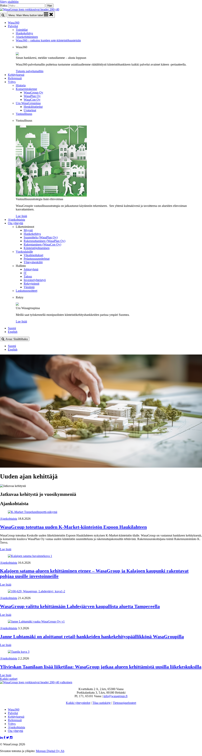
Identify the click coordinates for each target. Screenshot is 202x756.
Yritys (12, 81)
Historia (21, 85)
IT (25, 273)
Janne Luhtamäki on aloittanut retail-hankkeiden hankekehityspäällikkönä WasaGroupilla (92, 636)
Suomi (12, 328)
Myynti (28, 230)
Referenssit (15, 78)
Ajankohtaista (16, 219)
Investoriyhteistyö (35, 280)
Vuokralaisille (24, 251)
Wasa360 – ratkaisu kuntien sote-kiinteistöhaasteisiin (48, 40)
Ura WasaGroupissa (28, 103)
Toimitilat (22, 29)
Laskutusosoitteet (26, 290)
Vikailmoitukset (33, 255)
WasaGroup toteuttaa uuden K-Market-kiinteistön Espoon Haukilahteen (73, 527)
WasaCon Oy (32, 99)
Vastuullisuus (24, 113)
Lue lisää (5, 549)
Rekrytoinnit (31, 283)
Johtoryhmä (31, 269)
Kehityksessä (16, 74)
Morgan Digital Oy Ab (50, 751)
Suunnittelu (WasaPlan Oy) (41, 237)
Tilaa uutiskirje (101, 702)
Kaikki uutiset (8, 678)
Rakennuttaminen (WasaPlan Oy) (44, 241)
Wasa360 (13, 22)
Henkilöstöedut (33, 106)
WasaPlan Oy (32, 96)
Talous (28, 276)
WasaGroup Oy (33, 92)
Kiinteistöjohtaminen (37, 248)
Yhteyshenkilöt (33, 262)
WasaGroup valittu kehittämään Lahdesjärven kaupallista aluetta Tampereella (80, 606)
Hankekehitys (24, 33)
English (12, 331)
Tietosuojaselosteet (124, 702)
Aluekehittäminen (27, 36)
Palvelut (13, 26)
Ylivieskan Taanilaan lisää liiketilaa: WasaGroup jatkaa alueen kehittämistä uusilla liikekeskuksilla (100, 666)
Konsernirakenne (26, 89)
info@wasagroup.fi (115, 696)
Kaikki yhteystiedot (78, 702)
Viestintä (29, 287)
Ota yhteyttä (15, 223)
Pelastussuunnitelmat (37, 258)
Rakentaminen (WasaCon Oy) (42, 244)
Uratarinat (30, 110)
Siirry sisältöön (9, 1)
